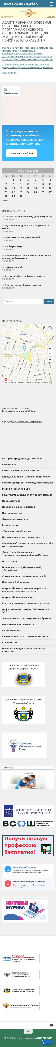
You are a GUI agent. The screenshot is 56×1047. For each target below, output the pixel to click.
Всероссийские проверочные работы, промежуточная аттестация (24, 590)
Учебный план (9, 72)
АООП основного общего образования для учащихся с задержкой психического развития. (27, 66)
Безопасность (10, 525)
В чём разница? (14, 246)
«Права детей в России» (16, 530)
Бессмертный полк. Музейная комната (25, 636)
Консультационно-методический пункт (26, 476)
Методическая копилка (16, 488)
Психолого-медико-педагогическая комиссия (23, 650)
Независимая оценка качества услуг (24, 537)
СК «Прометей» (11, 630)
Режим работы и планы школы (20, 470)
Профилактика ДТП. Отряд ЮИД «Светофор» (22, 569)
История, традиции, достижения (22, 458)
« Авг (5, 199)
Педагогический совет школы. (23, 285)
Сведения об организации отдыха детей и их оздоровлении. (27, 545)
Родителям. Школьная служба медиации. (27, 494)
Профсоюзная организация (18, 506)
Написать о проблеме (21, 153)
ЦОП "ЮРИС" (44, 1037)
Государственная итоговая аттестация (25, 603)
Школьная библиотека (15, 582)
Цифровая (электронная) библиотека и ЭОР (25, 611)
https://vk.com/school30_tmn (19, 411)
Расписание (9, 464)
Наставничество (12, 512)
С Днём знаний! (14, 267)
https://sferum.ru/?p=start (26, 421)
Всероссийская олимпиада (18, 597)
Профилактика (11, 500)
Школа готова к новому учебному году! (28, 216)
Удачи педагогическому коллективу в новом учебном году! (26, 257)
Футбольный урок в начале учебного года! (25, 227)
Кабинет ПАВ (9, 642)
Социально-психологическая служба (24, 576)
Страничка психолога (15, 518)
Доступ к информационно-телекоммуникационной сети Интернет (26, 554)
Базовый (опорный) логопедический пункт (27, 482)
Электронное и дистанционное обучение (26, 618)
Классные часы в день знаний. (22, 237)
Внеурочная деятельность (18, 624)
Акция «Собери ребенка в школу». (25, 276)
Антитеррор (9, 561)
